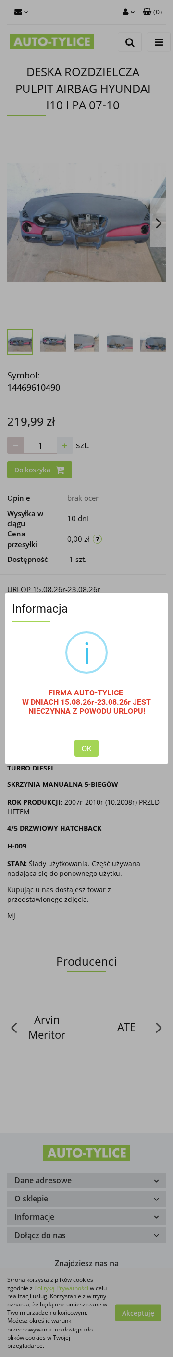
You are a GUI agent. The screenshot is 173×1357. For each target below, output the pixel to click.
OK (86, 748)
